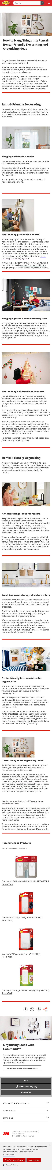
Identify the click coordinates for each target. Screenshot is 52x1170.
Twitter (32, 1009)
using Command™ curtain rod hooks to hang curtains (23, 180)
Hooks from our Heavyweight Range (32, 721)
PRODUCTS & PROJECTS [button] (16, 1103)
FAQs (26, 1080)
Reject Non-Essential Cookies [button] (14, 1160)
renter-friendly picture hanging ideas (24, 257)
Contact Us (26, 1092)
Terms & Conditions (30, 1131)
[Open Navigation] (49, 3)
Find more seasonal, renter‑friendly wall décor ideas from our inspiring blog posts (25, 439)
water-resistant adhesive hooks (16, 604)
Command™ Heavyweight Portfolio (32, 253)
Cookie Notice (8, 1155)
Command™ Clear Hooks (17, 328)
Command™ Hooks (10, 711)
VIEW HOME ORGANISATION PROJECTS (22, 1068)
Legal (14, 1131)
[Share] (45, 1009)
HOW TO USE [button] (10, 1110)
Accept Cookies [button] (34, 1160)
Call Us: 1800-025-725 (27, 1086)
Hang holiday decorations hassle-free (19, 396)
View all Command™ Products (13, 848)
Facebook (25, 1009)
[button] (11, 1165)
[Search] (42, 3)
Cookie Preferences (18, 1133)
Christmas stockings (39, 431)
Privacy (19, 1131)
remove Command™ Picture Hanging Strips (24, 266)
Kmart (29, 829)
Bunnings (21, 829)
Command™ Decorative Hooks (30, 781)
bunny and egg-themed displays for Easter (25, 427)
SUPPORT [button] (8, 1118)
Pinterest (39, 1009)
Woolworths (42, 829)
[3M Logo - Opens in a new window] (6, 3)
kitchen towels (25, 528)
